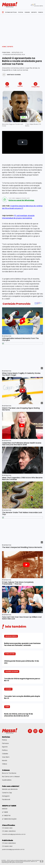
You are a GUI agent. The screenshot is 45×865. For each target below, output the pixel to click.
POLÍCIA (20, 12)
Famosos (5, 743)
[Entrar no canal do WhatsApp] (4, 199)
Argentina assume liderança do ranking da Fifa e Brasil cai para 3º (22, 207)
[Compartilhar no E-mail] (38, 90)
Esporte (10, 46)
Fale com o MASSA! (10, 786)
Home (4, 46)
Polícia (4, 740)
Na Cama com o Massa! (11, 777)
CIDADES (27, 12)
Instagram (6, 796)
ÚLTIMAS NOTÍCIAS (11, 12)
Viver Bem (5, 757)
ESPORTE (34, 12)
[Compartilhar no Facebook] (32, 90)
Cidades (5, 754)
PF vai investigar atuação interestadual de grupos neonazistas (18, 216)
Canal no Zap (7, 793)
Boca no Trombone (9, 773)
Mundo (4, 760)
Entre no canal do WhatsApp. (21, 200)
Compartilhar (35, 86)
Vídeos (4, 764)
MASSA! (4, 809)
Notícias (6, 737)
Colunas (6, 770)
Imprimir (20, 86)
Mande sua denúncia (9, 789)
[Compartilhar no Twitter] (35, 90)
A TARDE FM (6, 815)
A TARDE (5, 812)
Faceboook (6, 799)
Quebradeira (6, 780)
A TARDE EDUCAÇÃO (9, 819)
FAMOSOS (41, 12)
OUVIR (7, 86)
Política (4, 750)
